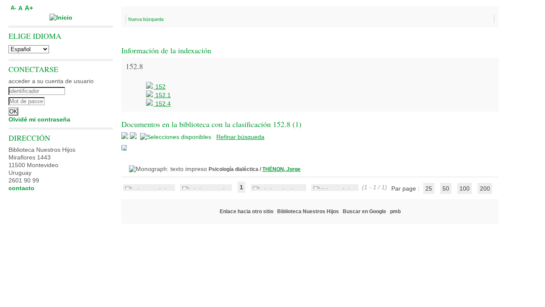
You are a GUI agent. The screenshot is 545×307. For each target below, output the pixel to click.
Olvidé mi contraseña (39, 119)
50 (445, 188)
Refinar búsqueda (240, 136)
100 (464, 188)
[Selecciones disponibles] (176, 136)
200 (485, 188)
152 (160, 86)
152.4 (162, 103)
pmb (395, 211)
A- (13, 8)
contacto (21, 188)
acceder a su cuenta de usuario (51, 81)
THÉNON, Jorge (281, 169)
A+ (29, 8)
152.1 (162, 95)
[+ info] (124, 148)
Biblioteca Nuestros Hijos (308, 211)
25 (428, 188)
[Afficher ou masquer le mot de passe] (84, 100)
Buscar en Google (364, 211)
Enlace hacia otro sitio (246, 211)
